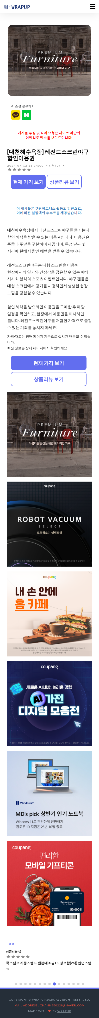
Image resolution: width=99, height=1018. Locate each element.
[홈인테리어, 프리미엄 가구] (49, 60)
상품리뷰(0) (13, 951)
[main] (17, 6)
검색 (11, 944)
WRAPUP (64, 1011)
